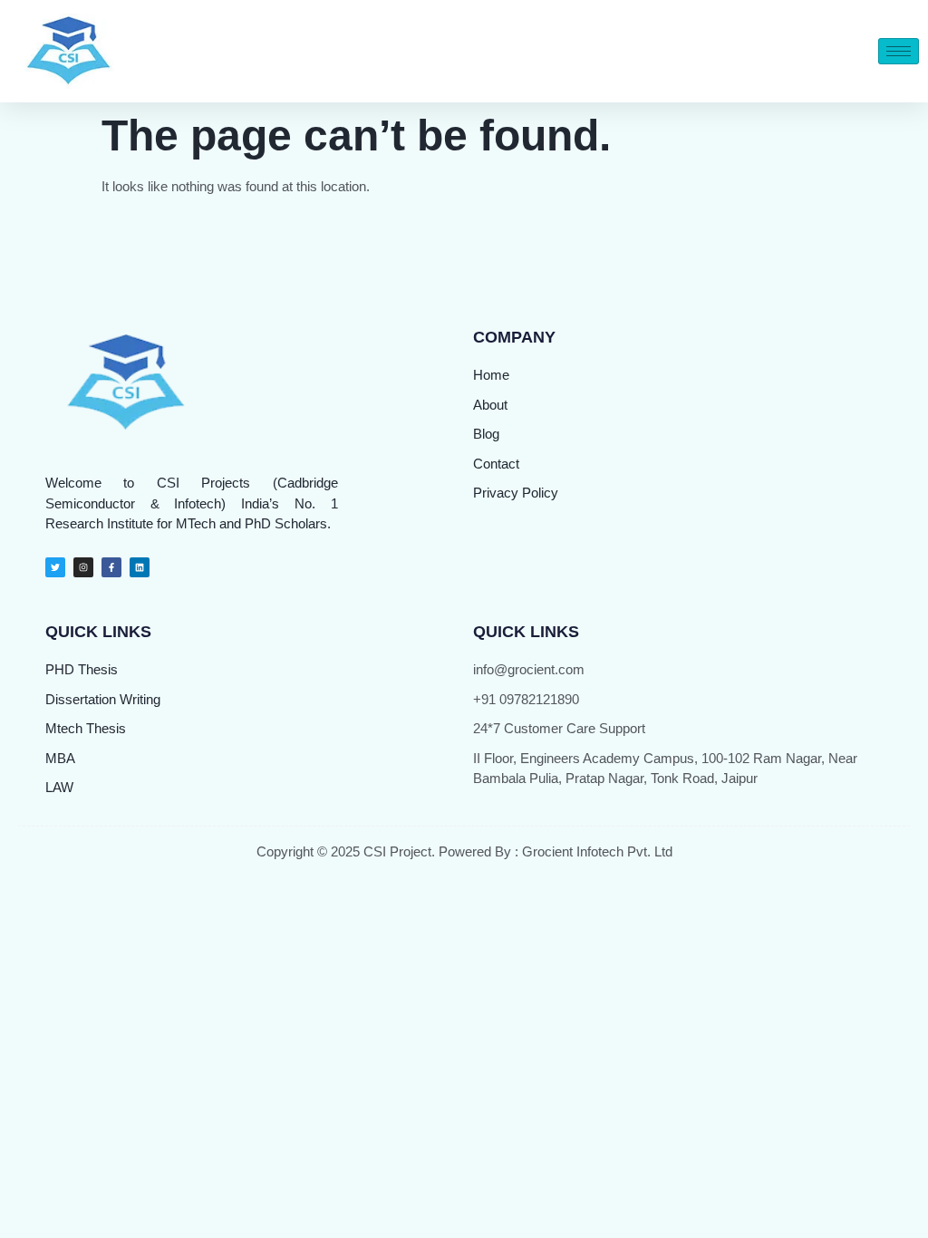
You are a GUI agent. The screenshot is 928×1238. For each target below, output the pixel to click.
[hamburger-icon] (898, 51)
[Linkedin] (140, 567)
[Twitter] (55, 567)
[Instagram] (83, 567)
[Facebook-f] (111, 567)
